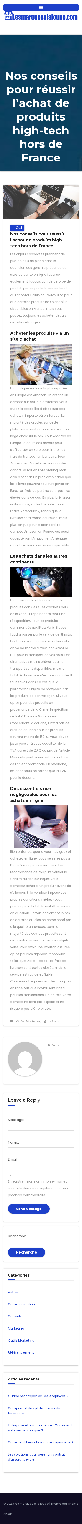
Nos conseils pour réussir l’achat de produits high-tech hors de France (37, 240)
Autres (13, 1292)
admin (52, 1021)
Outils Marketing (28, 1021)
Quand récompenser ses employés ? (38, 1396)
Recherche (26, 1252)
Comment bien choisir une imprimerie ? (40, 1442)
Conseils (15, 1316)
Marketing (16, 1328)
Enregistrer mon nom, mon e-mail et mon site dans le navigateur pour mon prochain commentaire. (38, 1188)
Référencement (21, 1352)
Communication (21, 1304)
